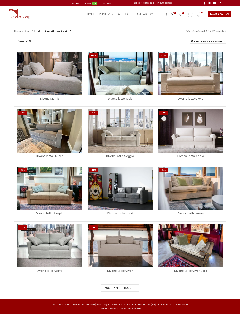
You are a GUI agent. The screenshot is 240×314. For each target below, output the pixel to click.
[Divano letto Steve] (49, 245)
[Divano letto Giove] (190, 73)
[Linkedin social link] (219, 3)
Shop (27, 31)
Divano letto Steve (49, 271)
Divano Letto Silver (120, 271)
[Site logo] (19, 13)
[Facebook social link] (205, 3)
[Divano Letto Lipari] (120, 188)
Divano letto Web (120, 99)
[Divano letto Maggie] (120, 131)
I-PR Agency (133, 308)
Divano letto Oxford (49, 156)
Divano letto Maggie (120, 156)
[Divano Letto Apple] (190, 131)
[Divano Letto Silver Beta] (190, 245)
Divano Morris (49, 99)
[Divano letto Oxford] (49, 131)
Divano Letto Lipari (120, 213)
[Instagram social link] (209, 3)
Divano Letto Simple (49, 213)
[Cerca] (165, 14)
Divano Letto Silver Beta (190, 271)
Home (17, 31)
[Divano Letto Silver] (120, 245)
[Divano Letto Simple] (49, 188)
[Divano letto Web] (120, 73)
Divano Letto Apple (190, 156)
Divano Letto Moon (190, 213)
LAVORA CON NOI (219, 14)
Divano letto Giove (190, 99)
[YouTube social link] (214, 3)
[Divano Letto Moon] (190, 188)
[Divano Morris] (49, 73)
